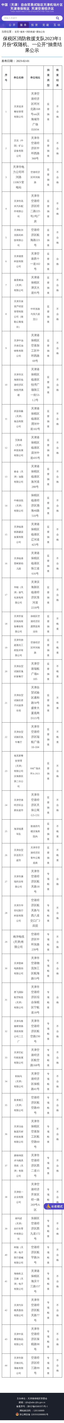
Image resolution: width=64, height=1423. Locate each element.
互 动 (57, 24)
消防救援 (30, 32)
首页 (17, 32)
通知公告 (40, 32)
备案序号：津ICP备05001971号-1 (32, 1406)
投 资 (34, 24)
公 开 (12, 24)
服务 (22, 32)
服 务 (23, 24)
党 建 (45, 24)
